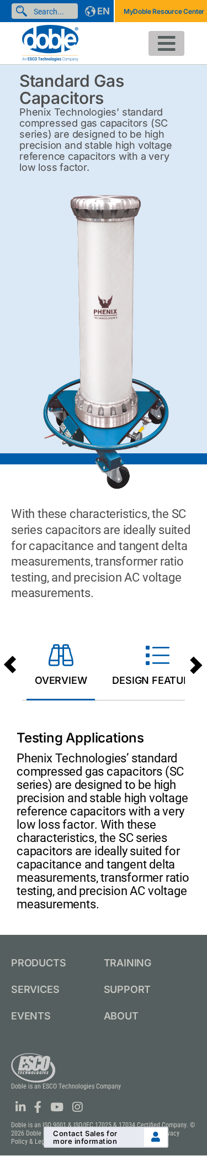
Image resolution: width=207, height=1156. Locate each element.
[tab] (60, 666)
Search (23, 11)
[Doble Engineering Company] (50, 42)
